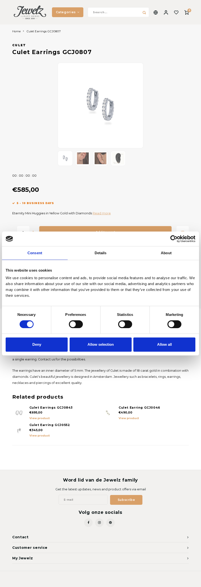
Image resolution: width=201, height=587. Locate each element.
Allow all (164, 344)
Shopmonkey (125, 580)
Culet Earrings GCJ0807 (43, 31)
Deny (36, 344)
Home (16, 31)
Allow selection (101, 344)
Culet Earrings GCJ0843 (51, 407)
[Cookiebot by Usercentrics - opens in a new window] (173, 238)
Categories (66, 12)
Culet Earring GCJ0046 (139, 407)
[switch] (76, 324)
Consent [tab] (34, 253)
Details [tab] (101, 253)
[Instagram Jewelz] (99, 522)
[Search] (144, 12)
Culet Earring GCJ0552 (49, 425)
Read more (102, 213)
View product (39, 418)
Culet (19, 45)
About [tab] (166, 253)
